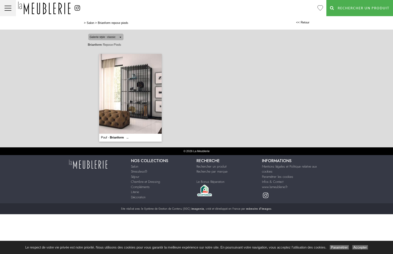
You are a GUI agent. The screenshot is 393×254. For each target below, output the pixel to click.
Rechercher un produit (211, 166)
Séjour (135, 176)
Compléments (140, 186)
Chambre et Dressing (145, 181)
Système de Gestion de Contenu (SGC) (174, 209)
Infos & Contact (272, 181)
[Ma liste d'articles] (320, 8)
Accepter (360, 247)
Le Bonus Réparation (210, 181)
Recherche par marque (211, 171)
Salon (90, 23)
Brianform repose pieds (113, 23)
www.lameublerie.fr (275, 186)
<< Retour (302, 22)
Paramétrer (339, 247)
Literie (135, 191)
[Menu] (8, 8)
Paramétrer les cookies (277, 176)
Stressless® (139, 171)
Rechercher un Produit (361, 8)
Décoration (138, 197)
